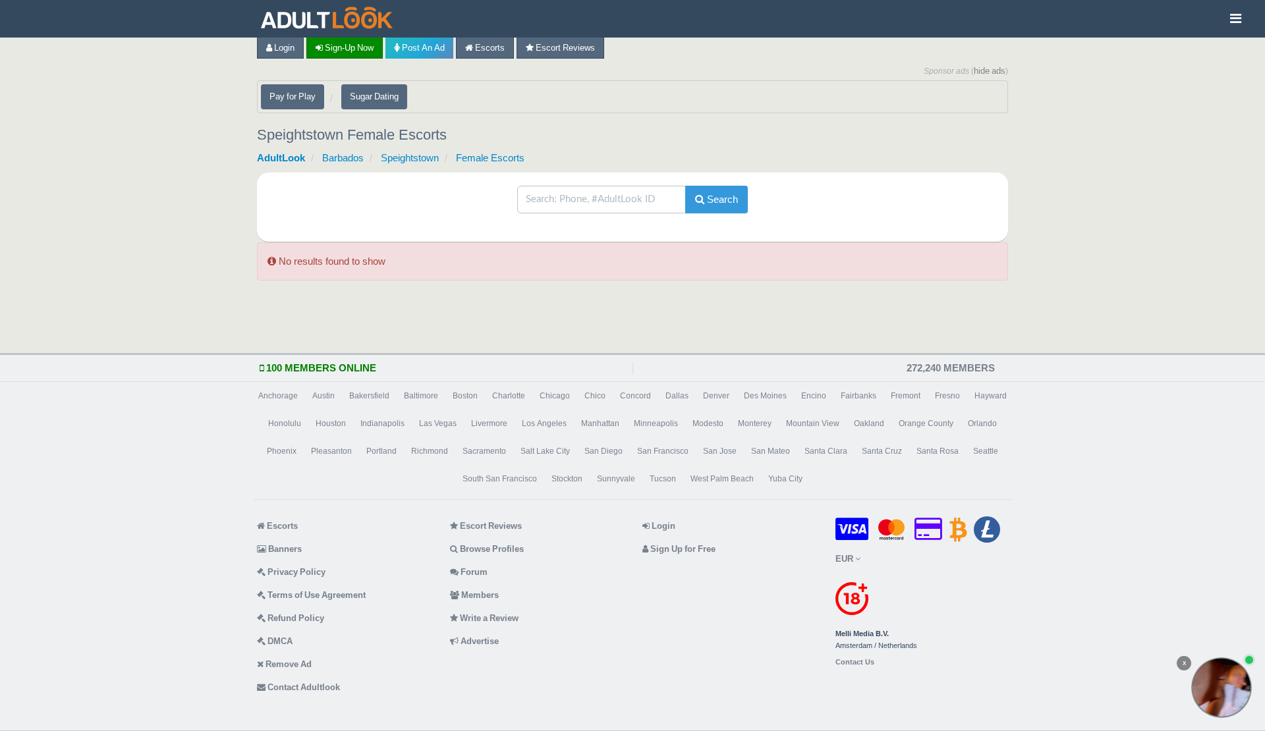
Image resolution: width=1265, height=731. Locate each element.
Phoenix (281, 451)
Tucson (663, 479)
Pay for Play (292, 96)
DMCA (279, 641)
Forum (473, 572)
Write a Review (488, 618)
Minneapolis (656, 423)
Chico (594, 396)
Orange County (926, 423)
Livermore (489, 423)
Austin (323, 396)
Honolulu (284, 423)
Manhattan (600, 423)
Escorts (489, 47)
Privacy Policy (295, 572)
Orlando (982, 423)
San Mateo (770, 451)
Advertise (479, 641)
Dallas (677, 396)
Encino (813, 396)
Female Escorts (490, 158)
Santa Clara (825, 451)
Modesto (707, 423)
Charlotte (508, 396)
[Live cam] (1222, 688)
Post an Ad (422, 47)
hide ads (989, 71)
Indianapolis (382, 423)
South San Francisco (500, 479)
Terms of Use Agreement (316, 595)
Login (283, 47)
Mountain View (812, 423)
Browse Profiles (491, 549)
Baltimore (421, 396)
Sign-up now (348, 47)
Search (721, 199)
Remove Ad (288, 664)
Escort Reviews (564, 47)
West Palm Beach (722, 479)
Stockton (566, 479)
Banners (284, 549)
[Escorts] (330, 19)
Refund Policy (295, 618)
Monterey (755, 423)
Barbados (343, 158)
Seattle (985, 451)
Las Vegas (438, 423)
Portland (381, 451)
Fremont (905, 396)
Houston (331, 423)
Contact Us (854, 662)
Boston (465, 396)
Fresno (947, 396)
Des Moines (765, 396)
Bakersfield (369, 396)
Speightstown (410, 158)
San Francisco (663, 451)
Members (479, 595)
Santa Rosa (937, 451)
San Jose (720, 451)
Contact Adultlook (303, 687)
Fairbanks (858, 396)
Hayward (990, 396)
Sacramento (484, 451)
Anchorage (278, 396)
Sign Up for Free (682, 549)
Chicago (555, 396)
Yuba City (785, 479)
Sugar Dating (374, 96)
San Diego (603, 451)
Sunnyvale (616, 479)
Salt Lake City (545, 451)
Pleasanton (331, 451)
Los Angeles (544, 423)
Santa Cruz (882, 451)
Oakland (869, 423)
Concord (635, 396)
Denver (716, 396)
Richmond (429, 451)
